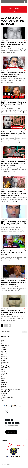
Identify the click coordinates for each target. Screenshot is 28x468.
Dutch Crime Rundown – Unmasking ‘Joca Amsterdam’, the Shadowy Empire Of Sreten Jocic (13, 74)
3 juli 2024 (4, 189)
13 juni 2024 (4, 279)
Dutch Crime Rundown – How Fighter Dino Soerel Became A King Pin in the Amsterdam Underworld (13, 223)
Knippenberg (5, 366)
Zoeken (24, 331)
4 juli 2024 (4, 160)
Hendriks (4, 359)
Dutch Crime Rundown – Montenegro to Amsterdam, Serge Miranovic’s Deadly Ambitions (13, 104)
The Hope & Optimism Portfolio (10, 390)
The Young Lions (6, 392)
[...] (16, 52)
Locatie (3, 370)
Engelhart (4, 351)
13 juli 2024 (4, 130)
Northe (3, 379)
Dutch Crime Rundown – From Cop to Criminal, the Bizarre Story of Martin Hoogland (13, 133)
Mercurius (4, 373)
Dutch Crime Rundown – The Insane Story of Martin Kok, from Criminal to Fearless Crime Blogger (13, 282)
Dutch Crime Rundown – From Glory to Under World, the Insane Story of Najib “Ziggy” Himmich (13, 163)
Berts (2, 340)
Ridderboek (4, 384)
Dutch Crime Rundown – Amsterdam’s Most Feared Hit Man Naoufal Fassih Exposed (13, 253)
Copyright (4, 349)
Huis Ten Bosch (5, 362)
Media (3, 371)
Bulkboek (4, 344)
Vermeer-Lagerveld (7, 397)
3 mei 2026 (4, 41)
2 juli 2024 (4, 249)
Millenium (4, 375)
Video (3, 399)
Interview (4, 364)
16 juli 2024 (4, 100)
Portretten (4, 382)
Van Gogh (4, 395)
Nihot (3, 377)
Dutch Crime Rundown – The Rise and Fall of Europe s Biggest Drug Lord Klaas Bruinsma (13, 44)
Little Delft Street (6, 368)
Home (3, 360)
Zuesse (3, 401)
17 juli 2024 (4, 70)
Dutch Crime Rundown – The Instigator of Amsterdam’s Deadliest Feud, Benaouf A (13, 312)
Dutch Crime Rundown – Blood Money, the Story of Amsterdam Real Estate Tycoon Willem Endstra (13, 193)
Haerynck (4, 357)
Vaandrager (4, 393)
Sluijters (3, 388)
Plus (2, 381)
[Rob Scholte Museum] (14, 9)
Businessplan (5, 346)
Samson (3, 386)
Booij (2, 342)
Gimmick (4, 353)
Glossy (3, 355)
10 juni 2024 (4, 308)
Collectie (3, 348)
